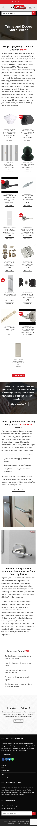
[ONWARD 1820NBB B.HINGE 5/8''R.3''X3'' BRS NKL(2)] (27, 252)
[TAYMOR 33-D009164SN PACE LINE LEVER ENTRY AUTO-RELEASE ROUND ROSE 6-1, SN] (27, 218)
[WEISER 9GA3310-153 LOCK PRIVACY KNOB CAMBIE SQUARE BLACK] (27, 120)
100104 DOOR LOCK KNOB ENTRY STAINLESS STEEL (9, 264)
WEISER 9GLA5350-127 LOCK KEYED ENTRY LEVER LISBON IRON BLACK (9, 198)
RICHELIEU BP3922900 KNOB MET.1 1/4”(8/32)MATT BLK (27, 166)
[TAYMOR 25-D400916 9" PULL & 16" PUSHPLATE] (9, 283)
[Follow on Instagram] (6, 759)
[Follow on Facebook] (3, 759)
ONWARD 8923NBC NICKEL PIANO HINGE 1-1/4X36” (9, 329)
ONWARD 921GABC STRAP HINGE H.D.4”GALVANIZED (27, 197)
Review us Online (6, 754)
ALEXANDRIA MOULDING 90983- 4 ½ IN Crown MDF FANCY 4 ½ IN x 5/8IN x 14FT (9, 133)
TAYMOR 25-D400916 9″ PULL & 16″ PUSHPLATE (9, 295)
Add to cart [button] (9, 140)
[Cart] (3, 7)
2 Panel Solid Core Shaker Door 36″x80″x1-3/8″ (18, 362)
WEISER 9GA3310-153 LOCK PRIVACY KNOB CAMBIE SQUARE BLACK (27, 133)
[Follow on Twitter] (9, 759)
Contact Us (4, 778)
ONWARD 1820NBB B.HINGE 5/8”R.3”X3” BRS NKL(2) (27, 264)
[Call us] (12, 759)
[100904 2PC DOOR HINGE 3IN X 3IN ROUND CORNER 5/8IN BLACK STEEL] (27, 283)
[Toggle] (3, 656)
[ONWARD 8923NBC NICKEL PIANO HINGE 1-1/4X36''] (9, 317)
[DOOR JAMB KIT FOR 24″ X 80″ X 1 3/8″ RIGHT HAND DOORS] (9, 153)
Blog (2, 774)
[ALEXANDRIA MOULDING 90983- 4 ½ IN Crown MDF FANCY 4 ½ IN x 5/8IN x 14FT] (9, 120)
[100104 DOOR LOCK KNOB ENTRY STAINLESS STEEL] (9, 252)
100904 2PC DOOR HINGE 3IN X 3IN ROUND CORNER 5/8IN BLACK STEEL (27, 297)
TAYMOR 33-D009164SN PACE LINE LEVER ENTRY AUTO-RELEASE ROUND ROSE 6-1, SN (27, 232)
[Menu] (34, 7)
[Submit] (34, 13)
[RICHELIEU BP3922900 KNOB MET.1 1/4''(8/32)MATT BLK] (27, 153)
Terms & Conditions (23, 823)
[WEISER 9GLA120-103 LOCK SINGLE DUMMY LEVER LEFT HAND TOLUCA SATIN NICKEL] (27, 317)
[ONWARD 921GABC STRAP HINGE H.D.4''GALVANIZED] (27, 185)
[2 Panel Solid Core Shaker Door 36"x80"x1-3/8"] (18, 350)
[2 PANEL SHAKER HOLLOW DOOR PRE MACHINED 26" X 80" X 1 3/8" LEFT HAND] (9, 218)
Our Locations (5, 770)
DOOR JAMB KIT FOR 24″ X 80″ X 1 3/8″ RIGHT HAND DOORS (9, 166)
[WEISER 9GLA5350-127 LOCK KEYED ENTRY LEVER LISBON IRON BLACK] (9, 185)
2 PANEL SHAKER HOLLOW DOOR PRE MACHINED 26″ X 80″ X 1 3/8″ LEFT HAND (9, 232)
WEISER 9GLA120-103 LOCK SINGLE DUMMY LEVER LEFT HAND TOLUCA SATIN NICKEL (27, 330)
